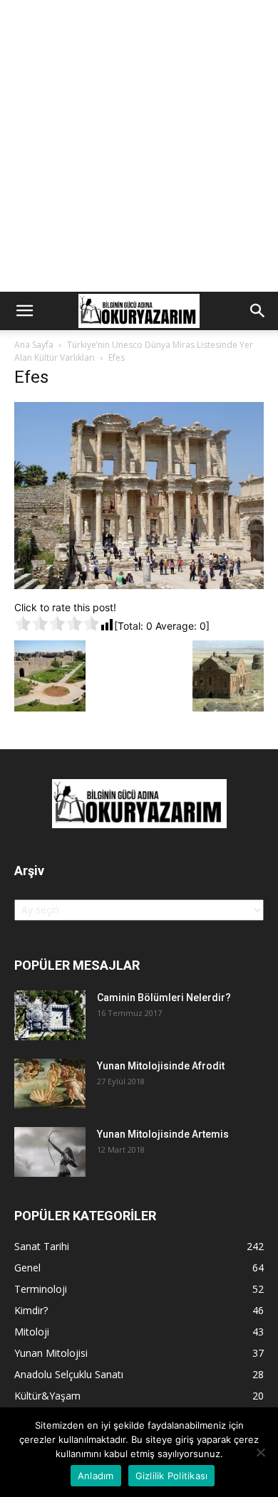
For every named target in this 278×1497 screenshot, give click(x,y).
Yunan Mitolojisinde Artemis (163, 1134)
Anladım (96, 1475)
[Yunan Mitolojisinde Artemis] (50, 1152)
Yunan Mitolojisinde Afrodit (161, 1066)
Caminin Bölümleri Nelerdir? (164, 997)
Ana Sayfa (33, 345)
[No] (260, 1452)
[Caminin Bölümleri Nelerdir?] (50, 1015)
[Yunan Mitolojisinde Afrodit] (50, 1084)
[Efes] (139, 585)
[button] (24, 311)
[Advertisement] (139, 146)
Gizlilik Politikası (171, 1475)
